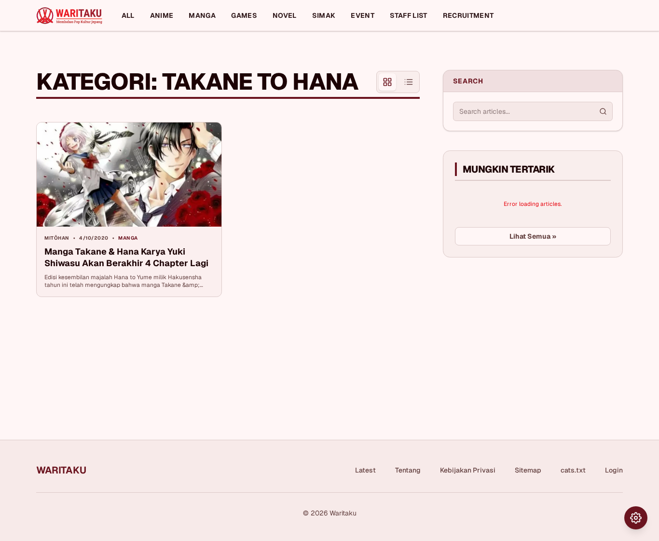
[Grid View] (387, 82)
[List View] (408, 82)
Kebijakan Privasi (467, 470)
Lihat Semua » (532, 236)
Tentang (408, 470)
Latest (365, 470)
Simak (324, 15)
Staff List (408, 15)
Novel (285, 15)
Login (614, 470)
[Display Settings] (635, 517)
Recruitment (468, 15)
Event (362, 15)
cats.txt (573, 470)
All (128, 15)
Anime (162, 15)
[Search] (603, 111)
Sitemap (528, 470)
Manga (202, 15)
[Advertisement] (515, 337)
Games (244, 15)
